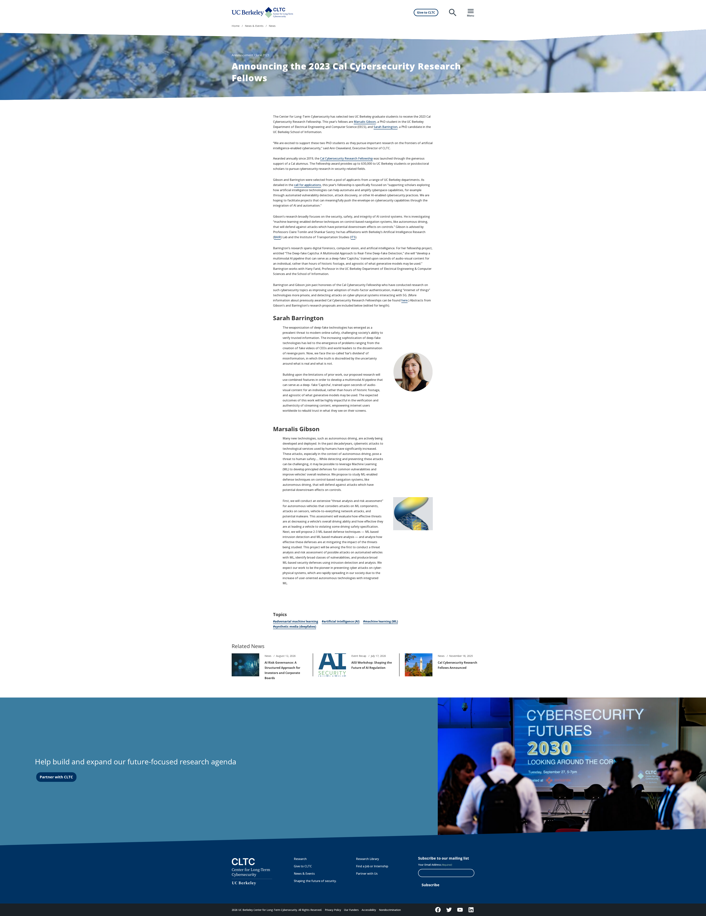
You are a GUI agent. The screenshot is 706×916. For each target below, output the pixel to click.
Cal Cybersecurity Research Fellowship (346, 158)
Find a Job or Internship (372, 866)
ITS (353, 237)
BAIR (277, 237)
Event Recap (358, 656)
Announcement (242, 55)
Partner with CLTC (56, 776)
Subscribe (430, 884)
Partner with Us (367, 874)
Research (300, 859)
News (272, 26)
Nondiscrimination (390, 910)
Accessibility (369, 910)
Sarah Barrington (385, 127)
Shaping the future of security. (315, 881)
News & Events (254, 26)
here (404, 300)
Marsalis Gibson (365, 122)
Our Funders (351, 910)
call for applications (307, 185)
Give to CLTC (426, 12)
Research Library (367, 859)
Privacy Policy (333, 910)
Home (236, 26)
